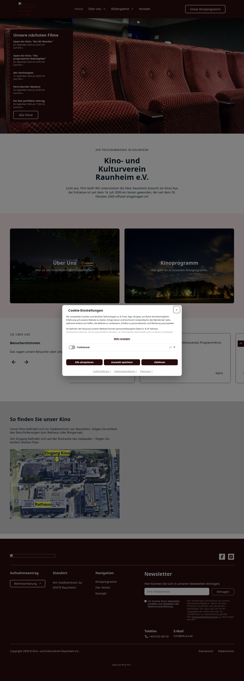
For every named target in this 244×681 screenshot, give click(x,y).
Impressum (145, 371)
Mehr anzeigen (122, 338)
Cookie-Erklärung (101, 371)
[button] (122, 347)
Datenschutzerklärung (124, 371)
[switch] (72, 347)
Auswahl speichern (122, 362)
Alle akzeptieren (84, 362)
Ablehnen (159, 362)
